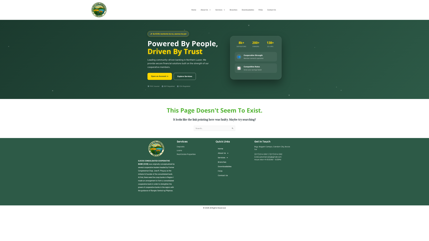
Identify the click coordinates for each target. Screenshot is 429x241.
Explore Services (184, 76)
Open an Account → (159, 76)
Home (193, 10)
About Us (204, 10)
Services (218, 10)
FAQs (261, 10)
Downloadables (248, 10)
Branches (233, 10)
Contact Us (271, 10)
